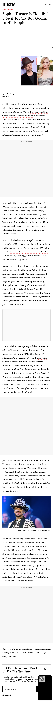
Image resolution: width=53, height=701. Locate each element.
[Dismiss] (49, 677)
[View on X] (26, 325)
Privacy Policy (6, 695)
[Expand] (41, 677)
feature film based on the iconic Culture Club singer (25, 270)
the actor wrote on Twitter (29, 251)
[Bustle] (8, 4)
